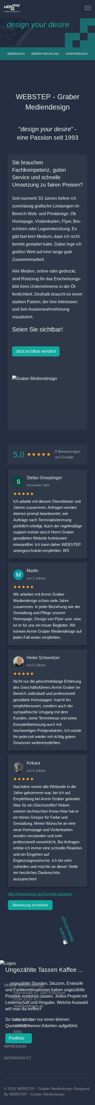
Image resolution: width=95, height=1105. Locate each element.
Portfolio (17, 1038)
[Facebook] (60, 8)
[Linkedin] (66, 8)
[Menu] (87, 8)
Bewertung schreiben (30, 905)
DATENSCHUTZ (17, 1058)
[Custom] (72, 8)
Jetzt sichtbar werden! (36, 351)
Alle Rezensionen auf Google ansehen (40, 894)
